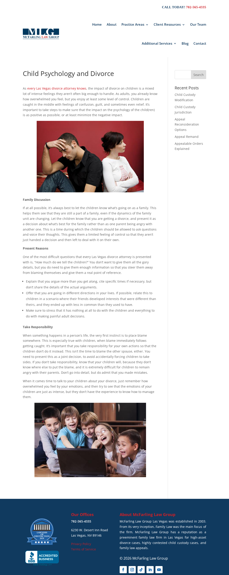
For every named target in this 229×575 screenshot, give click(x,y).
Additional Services (157, 43)
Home (97, 24)
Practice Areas (132, 24)
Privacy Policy (81, 544)
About (112, 24)
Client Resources (167, 24)
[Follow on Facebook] (123, 569)
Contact (199, 43)
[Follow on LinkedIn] (150, 569)
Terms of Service (83, 549)
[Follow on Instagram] (132, 569)
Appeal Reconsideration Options (187, 124)
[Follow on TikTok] (141, 569)
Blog (185, 43)
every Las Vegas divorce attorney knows (56, 88)
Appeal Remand (187, 136)
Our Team (198, 24)
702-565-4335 (196, 7)
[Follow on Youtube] (159, 569)
